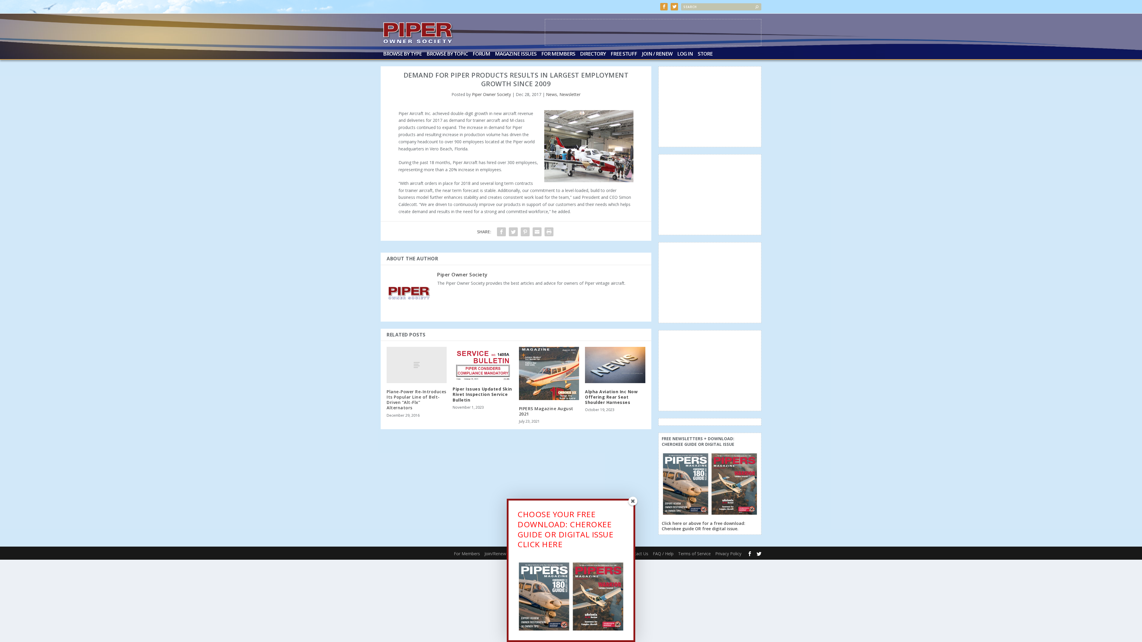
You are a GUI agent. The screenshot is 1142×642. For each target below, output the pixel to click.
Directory (593, 54)
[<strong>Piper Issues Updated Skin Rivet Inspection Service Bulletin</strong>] (483, 363)
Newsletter (570, 94)
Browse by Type (402, 54)
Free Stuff (624, 54)
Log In (685, 54)
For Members (558, 54)
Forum (481, 54)
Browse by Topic (447, 54)
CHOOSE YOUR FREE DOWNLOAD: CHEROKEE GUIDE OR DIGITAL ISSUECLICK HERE (565, 529)
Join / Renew (657, 54)
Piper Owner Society (491, 94)
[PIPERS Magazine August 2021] (549, 373)
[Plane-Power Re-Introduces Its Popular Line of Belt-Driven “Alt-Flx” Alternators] (417, 365)
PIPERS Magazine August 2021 (546, 411)
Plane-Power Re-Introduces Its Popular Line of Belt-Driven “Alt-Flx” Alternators (416, 400)
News (551, 94)
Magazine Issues (516, 54)
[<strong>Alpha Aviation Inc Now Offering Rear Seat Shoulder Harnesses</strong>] (615, 365)
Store (705, 54)
